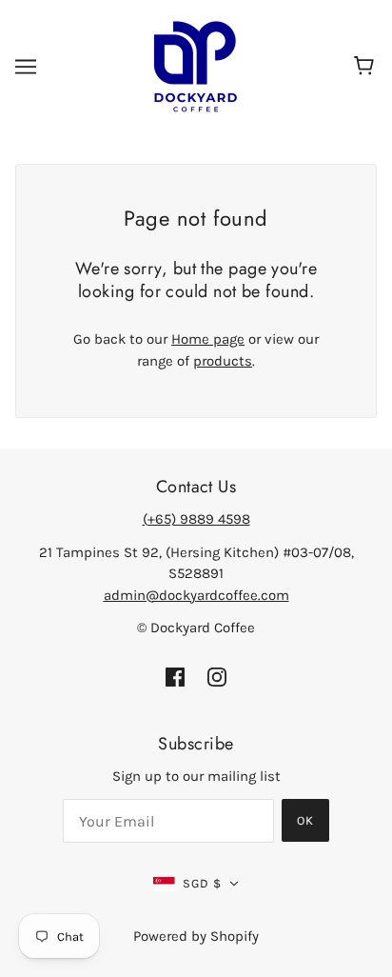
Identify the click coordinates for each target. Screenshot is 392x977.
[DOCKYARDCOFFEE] (196, 65)
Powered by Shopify (196, 936)
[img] (175, 676)
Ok (305, 820)
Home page (208, 339)
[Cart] (367, 66)
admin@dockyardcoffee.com (196, 595)
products (222, 360)
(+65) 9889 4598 (196, 519)
